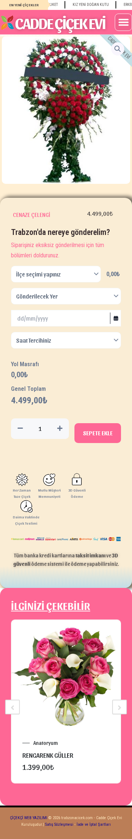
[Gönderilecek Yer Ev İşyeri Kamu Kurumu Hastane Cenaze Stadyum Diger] (66, 296)
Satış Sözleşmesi (59, 824)
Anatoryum (45, 743)
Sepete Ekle (98, 432)
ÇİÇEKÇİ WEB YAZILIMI (28, 817)
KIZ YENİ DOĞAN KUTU (86, 5)
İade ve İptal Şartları (93, 824)
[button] (123, 22)
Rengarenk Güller (47, 755)
